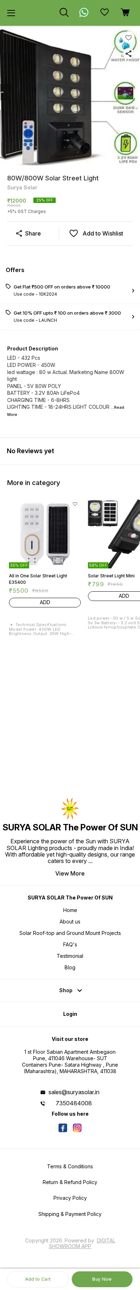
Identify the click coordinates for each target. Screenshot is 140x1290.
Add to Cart (38, 1279)
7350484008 (74, 1103)
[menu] (11, 13)
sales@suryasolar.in (73, 1092)
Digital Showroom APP (82, 1243)
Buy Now (102, 1279)
